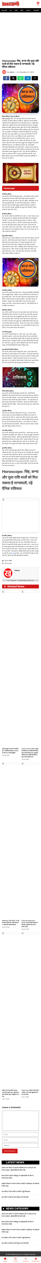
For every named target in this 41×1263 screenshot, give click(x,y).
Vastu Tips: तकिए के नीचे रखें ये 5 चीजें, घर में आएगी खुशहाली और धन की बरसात (30, 1092)
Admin (12, 72)
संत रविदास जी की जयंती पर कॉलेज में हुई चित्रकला (16, 1191)
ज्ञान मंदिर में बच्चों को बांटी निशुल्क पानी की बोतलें (15, 1197)
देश (11, 10)
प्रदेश (16, 10)
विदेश (21, 10)
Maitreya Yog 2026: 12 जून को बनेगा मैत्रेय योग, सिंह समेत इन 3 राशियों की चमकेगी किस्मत (10, 922)
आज (13, 553)
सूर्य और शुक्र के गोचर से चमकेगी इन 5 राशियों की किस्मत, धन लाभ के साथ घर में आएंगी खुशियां (10, 751)
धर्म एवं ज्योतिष (8, 561)
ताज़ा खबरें (4, 10)
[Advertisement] (20, 33)
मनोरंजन (28, 10)
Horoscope (8, 563)
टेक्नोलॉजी (36, 10)
